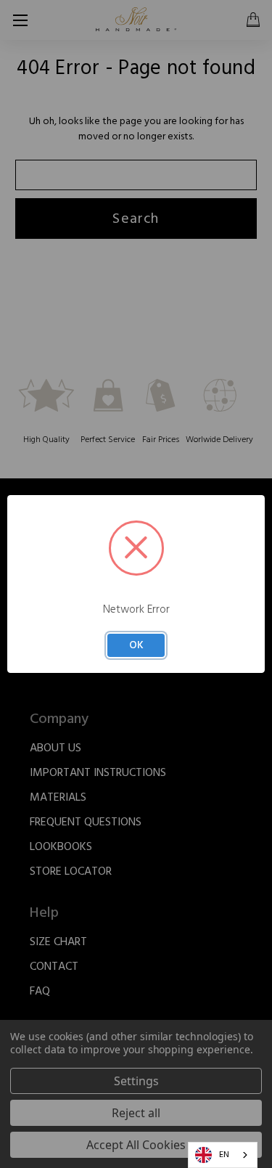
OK (136, 645)
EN (224, 1154)
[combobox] (222, 1155)
